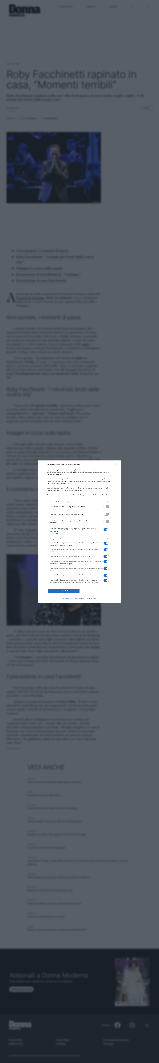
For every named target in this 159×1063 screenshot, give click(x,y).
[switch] (106, 506)
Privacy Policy (91, 598)
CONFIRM (64, 591)
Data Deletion (67, 598)
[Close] (117, 465)
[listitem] (79, 502)
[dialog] (79, 531)
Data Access (79, 598)
